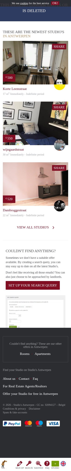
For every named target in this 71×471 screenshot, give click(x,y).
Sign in (29, 468)
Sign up (20, 468)
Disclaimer (34, 408)
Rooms (25, 354)
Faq (35, 379)
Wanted (38, 468)
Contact (24, 379)
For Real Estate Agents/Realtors (25, 386)
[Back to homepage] (4, 465)
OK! (55, 3)
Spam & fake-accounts (15, 412)
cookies (24, 3)
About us (9, 379)
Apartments (43, 354)
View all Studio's (33, 227)
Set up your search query (33, 285)
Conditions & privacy (14, 408)
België (62, 405)
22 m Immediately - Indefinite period (23, 215)
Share (59, 46)
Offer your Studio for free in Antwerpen (30, 394)
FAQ (47, 468)
